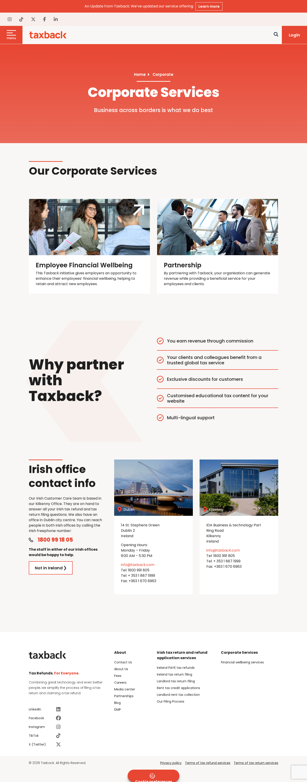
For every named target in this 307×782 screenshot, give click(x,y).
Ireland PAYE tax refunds (176, 667)
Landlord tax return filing (176, 681)
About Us (121, 669)
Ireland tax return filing (174, 674)
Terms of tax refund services (207, 763)
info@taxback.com (137, 564)
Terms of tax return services (256, 763)
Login (294, 35)
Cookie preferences (153, 780)
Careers (120, 682)
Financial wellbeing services (242, 662)
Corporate (163, 74)
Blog (117, 703)
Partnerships (123, 696)
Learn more (209, 6)
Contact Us (123, 662)
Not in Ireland (49, 568)
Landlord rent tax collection (178, 694)
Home (140, 74)
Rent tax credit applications (178, 688)
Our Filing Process (170, 701)
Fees (117, 676)
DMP (117, 709)
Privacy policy (171, 763)
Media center (124, 689)
